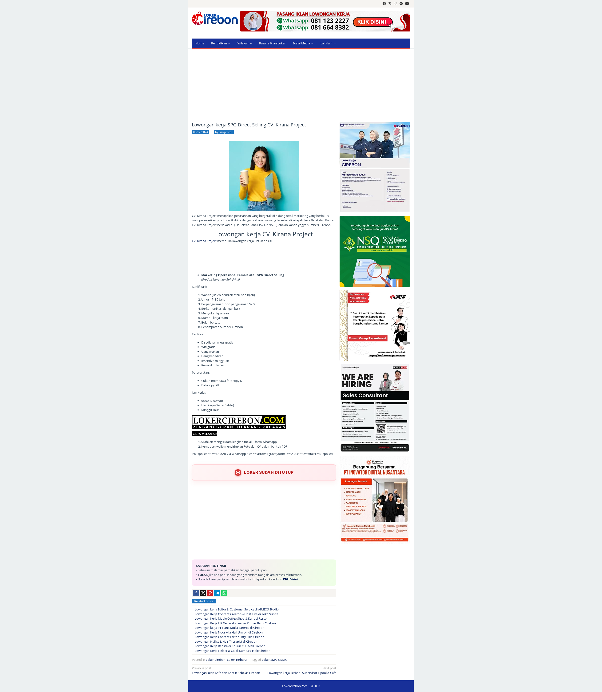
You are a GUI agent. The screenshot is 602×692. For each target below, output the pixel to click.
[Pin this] (210, 593)
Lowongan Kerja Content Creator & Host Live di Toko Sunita (236, 614)
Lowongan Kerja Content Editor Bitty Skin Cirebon (229, 637)
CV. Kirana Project (204, 241)
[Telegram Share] (217, 593)
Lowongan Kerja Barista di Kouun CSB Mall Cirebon (230, 646)
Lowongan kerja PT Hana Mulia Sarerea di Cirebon (229, 628)
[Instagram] (395, 4)
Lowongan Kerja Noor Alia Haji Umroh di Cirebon (229, 632)
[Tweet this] (203, 593)
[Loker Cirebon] (215, 19)
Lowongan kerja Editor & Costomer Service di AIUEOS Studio (237, 609)
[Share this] (196, 593)
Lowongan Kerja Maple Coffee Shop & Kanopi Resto (231, 618)
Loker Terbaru (237, 659)
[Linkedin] (401, 4)
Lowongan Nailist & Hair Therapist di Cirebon (226, 641)
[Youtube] (407, 4)
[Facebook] (384, 4)
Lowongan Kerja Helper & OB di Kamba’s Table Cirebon (232, 651)
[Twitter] (390, 4)
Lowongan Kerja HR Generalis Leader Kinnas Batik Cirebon (235, 623)
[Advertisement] (301, 86)
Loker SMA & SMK (274, 659)
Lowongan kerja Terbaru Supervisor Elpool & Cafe (301, 670)
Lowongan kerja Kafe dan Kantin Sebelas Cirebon (226, 670)
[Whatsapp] (224, 593)
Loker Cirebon (216, 659)
